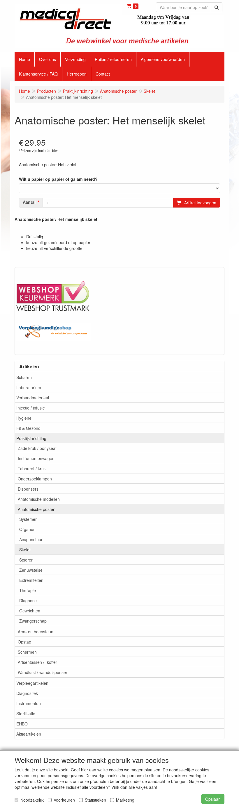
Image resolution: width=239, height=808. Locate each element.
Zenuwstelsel (31, 570)
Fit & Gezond (28, 428)
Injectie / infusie (30, 408)
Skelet (25, 550)
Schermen (27, 652)
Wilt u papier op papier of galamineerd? (58, 179)
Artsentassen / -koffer (37, 662)
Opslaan (213, 799)
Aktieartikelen (28, 734)
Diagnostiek (27, 693)
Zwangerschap (33, 621)
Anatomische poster (36, 509)
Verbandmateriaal (32, 398)
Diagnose (28, 600)
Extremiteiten (31, 580)
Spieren (26, 560)
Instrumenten (28, 703)
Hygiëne (23, 418)
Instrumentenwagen (36, 458)
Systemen (28, 519)
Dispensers (28, 489)
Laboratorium (28, 387)
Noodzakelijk (32, 800)
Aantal (29, 202)
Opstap (24, 642)
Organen (27, 529)
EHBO (22, 724)
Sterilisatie (25, 713)
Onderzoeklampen (35, 479)
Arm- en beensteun (35, 631)
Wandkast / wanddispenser (42, 672)
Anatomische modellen (39, 499)
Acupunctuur (31, 539)
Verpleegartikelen (32, 683)
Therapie (27, 590)
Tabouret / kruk (32, 468)
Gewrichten (29, 611)
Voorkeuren (64, 800)
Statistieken (95, 800)
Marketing (125, 800)
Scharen (24, 377)
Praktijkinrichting (31, 438)
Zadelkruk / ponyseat (37, 448)
